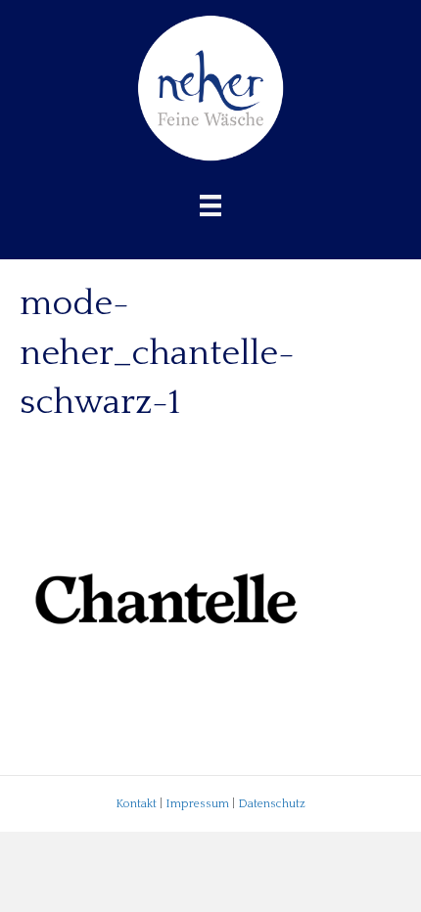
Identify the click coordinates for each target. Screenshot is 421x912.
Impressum (197, 804)
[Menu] (210, 205)
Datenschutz (271, 804)
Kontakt (136, 804)
